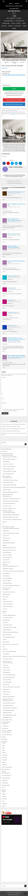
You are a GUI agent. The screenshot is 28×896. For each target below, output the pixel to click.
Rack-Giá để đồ (6, 641)
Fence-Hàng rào (6, 575)
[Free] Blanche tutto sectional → (14, 181)
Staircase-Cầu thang (7, 554)
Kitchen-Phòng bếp (6, 476)
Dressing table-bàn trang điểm (9, 627)
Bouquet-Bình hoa (7, 594)
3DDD (3, 750)
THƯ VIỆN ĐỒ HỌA (14, 11)
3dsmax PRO (4, 68)
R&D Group (4, 757)
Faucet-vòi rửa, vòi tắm (8, 464)
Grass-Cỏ (5, 599)
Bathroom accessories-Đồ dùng (10, 456)
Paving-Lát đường (7, 580)
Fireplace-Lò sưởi (7, 538)
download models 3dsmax (14, 175)
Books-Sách (5, 665)
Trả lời (3, 199)
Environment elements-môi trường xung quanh (13, 571)
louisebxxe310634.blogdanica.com (15, 191)
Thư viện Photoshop (6, 775)
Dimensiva (4, 764)
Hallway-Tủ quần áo (7, 629)
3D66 (3, 747)
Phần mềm (14, 28)
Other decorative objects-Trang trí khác (11, 686)
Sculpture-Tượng (6, 691)
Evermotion (4, 755)
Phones (4, 521)
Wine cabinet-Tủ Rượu (8, 658)
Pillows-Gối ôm (6, 689)
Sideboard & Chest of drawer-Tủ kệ (10, 644)
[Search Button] (26, 1)
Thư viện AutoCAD (6, 773)
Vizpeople (4, 759)
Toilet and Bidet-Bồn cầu (8, 468)
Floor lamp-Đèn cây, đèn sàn (9, 703)
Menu (4, 1)
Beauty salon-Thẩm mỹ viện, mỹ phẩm (11, 528)
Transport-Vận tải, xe (7, 557)
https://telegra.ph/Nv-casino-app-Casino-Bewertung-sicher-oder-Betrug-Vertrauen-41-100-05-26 (16, 339)
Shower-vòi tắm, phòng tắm (9, 466)
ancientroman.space (12, 312)
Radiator (5, 545)
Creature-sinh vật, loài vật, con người (11, 533)
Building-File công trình (8, 568)
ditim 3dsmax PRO (21, 174)
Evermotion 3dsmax (6, 23)
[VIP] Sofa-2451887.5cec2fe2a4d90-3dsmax (10, 426)
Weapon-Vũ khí (6, 559)
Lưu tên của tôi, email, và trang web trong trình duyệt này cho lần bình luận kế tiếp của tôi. (13, 410)
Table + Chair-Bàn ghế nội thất (9, 651)
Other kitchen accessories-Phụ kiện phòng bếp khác (14, 487)
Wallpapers (4, 780)
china (17, 174)
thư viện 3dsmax (8, 176)
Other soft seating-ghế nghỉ (9, 637)
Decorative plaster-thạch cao (9, 674)
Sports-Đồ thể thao (7, 552)
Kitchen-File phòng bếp (8, 482)
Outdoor (5, 639)
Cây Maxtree (17, 3)
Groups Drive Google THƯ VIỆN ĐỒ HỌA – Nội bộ (14, 6)
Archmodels (4, 723)
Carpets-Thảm (6, 667)
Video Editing (4, 26)
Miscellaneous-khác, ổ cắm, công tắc (10, 517)
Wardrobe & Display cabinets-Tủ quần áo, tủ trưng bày (14, 656)
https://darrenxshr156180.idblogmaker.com (11, 269)
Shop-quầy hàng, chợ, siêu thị (9, 550)
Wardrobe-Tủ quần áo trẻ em (9, 508)
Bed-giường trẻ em (7, 496)
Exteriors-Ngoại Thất (6, 734)
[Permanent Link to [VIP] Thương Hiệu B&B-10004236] (14, 45)
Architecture (5, 564)
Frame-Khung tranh (7, 682)
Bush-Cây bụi (5, 596)
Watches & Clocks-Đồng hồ (8, 696)
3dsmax (4, 793)
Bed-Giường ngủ (6, 620)
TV (3, 524)
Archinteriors (5, 728)
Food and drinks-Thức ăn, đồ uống (10, 480)
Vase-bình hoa (6, 694)
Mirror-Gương (6, 684)
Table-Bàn (5, 649)
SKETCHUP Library (17, 26)
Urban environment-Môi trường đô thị (11, 585)
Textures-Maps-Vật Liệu (19, 20)
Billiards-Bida (6, 530)
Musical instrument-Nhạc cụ (9, 542)
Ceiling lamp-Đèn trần (7, 700)
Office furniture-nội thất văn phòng (10, 632)
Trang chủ (11, 3)
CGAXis (3, 752)
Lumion (3, 806)
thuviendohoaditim (14, 176)
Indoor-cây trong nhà (7, 601)
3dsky (3, 745)
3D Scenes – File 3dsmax (15, 23)
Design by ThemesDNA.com (14, 894)
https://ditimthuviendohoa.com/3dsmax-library (15, 75)
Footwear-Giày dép (7, 679)
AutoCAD (4, 796)
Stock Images (5, 782)
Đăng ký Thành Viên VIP (11, 18)
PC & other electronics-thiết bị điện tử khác (12, 519)
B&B (7, 174)
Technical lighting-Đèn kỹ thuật (9, 715)
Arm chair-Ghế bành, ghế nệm (9, 615)
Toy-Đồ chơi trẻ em (7, 505)
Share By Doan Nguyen (7, 767)
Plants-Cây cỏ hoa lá (6, 587)
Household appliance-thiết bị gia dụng (11, 514)
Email (3, 398)
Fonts (3, 787)
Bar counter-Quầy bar (7, 617)
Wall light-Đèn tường (7, 717)
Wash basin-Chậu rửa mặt (8, 473)
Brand (14, 174)
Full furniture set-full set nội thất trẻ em (11, 498)
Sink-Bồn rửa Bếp (6, 489)
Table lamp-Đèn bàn (7, 712)
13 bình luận (22, 62)
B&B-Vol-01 (11, 174)
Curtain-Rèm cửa (6, 672)
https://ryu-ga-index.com (13, 233)
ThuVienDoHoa (6, 62)
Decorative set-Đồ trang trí (9, 677)
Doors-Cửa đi (6, 535)
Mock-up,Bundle (5, 778)
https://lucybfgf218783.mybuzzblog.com (16, 204)
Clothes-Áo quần (6, 670)
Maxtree (4, 762)
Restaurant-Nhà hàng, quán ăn (9, 547)
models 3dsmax (22, 175)
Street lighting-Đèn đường (8, 710)
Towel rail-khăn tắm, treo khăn (9, 471)
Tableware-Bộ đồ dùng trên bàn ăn (10, 492)
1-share (14, 63)
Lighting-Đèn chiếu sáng (7, 699)
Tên (2, 393)
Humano (4, 742)
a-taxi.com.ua (11, 288)
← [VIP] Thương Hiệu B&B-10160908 (14, 183)
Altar (4, 612)
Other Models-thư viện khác (8, 526)
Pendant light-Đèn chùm (8, 705)
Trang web (4, 403)
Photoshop (4, 798)
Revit (3, 801)
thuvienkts (13, 113)
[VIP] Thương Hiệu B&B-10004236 (14, 60)
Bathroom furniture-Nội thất (9, 459)
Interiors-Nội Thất (6, 732)
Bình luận (4, 377)
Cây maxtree (19, 18)
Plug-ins (4, 791)
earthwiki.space (11, 325)
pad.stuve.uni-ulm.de (12, 275)
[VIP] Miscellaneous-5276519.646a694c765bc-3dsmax (13, 428)
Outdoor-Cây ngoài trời (8, 604)
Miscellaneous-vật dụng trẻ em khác (10, 501)
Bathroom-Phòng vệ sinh (7, 455)
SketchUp (4, 803)
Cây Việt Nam (6, 589)
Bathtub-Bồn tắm (6, 461)
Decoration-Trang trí (6, 661)
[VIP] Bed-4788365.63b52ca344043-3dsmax (10, 431)
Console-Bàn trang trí (7, 624)
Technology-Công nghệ (7, 510)
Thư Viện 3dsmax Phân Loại (14, 8)
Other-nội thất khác (7, 634)
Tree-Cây (5, 608)
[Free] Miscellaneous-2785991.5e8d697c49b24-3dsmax (13, 424)
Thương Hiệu (10, 26)
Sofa (4, 646)
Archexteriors (5, 726)
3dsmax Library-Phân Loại (9, 20)
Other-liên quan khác (7, 578)
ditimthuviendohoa (5, 175)
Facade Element (6, 573)
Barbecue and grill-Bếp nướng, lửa (10, 566)
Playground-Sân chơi (7, 583)
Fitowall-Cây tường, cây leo (9, 592)
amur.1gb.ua (10, 300)
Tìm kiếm (3, 442)
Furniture (4, 611)
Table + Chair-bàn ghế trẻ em (9, 503)
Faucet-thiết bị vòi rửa (7, 477)
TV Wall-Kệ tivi (6, 653)
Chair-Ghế (5, 622)
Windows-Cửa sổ (6, 562)
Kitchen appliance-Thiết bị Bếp (9, 485)
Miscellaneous (6, 540)
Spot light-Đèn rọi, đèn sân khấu (10, 707)
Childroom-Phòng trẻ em (7, 494)
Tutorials (24, 23)
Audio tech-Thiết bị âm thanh (9, 512)
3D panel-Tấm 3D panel (8, 662)
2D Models (24, 26)
